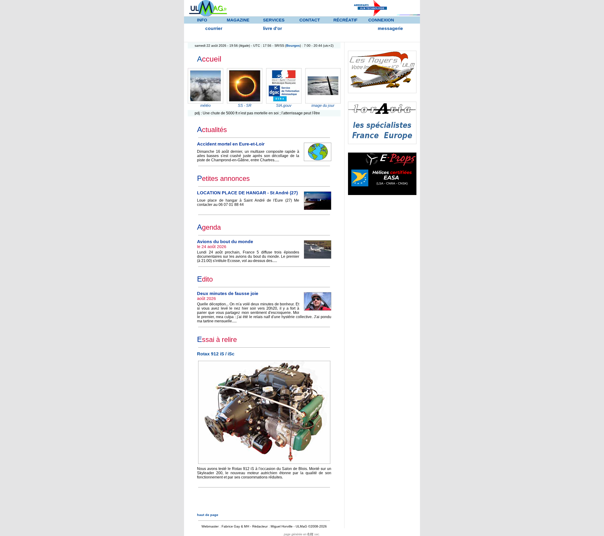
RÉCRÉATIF (345, 20)
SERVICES (274, 20)
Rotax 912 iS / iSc (216, 353)
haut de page (207, 515)
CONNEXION (381, 20)
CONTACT (309, 20)
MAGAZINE (238, 20)
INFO (202, 20)
